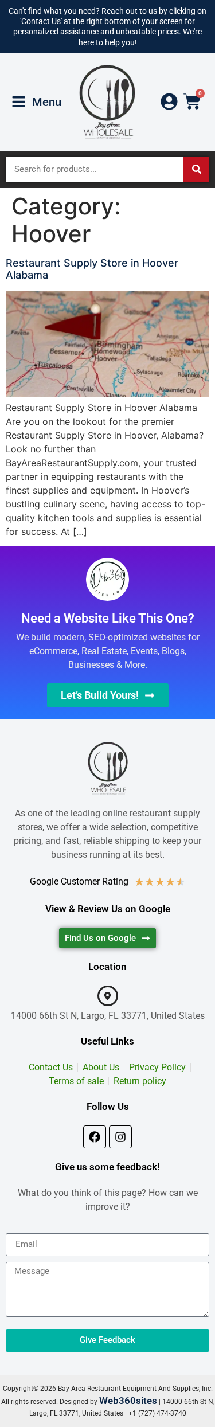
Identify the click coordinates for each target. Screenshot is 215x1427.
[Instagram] (120, 1136)
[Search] (196, 169)
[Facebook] (94, 1136)
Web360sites (128, 1400)
